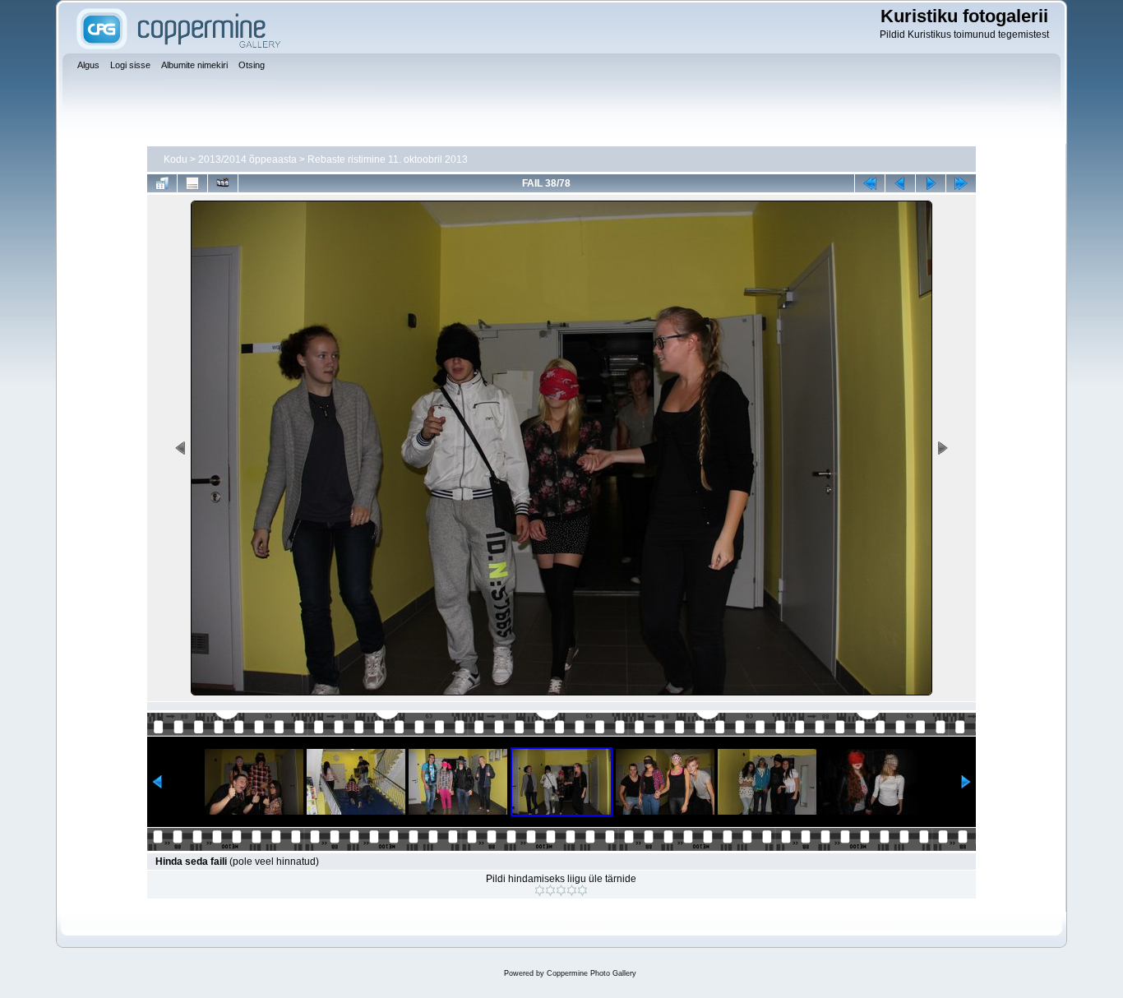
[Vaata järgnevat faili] (930, 183)
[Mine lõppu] (961, 183)
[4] (571, 890)
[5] (582, 890)
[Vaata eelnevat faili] (900, 183)
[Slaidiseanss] (223, 183)
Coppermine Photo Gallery (591, 973)
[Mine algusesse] (870, 183)
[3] (561, 890)
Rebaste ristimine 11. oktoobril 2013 (387, 159)
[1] (539, 890)
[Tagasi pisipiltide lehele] (162, 183)
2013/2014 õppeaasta (247, 159)
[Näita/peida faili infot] (192, 183)
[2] (550, 890)
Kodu (175, 159)
